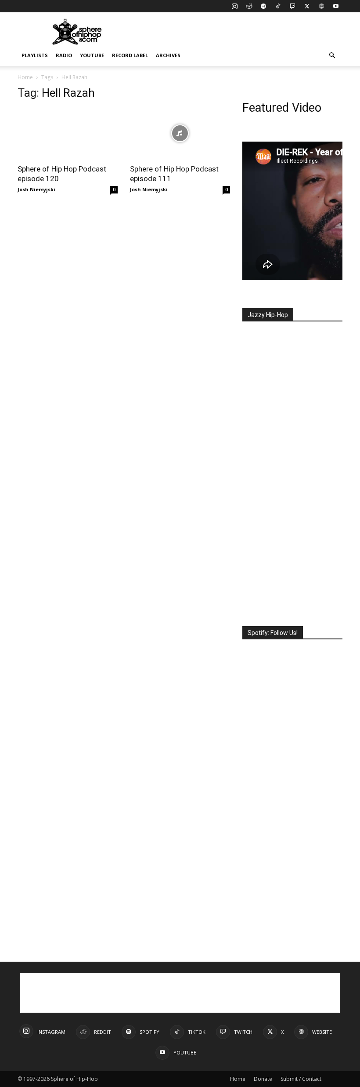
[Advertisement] (239, 31)
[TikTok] (277, 6)
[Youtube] (335, 6)
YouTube (92, 55)
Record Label (130, 55)
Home (25, 77)
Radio (64, 55)
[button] (331, 55)
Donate (263, 1079)
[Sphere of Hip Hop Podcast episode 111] (180, 133)
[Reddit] (249, 6)
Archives (168, 55)
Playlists (35, 55)
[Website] (321, 6)
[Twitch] (292, 6)
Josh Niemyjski (36, 189)
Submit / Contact (301, 1079)
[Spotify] (263, 6)
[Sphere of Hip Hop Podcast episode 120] (68, 133)
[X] (306, 6)
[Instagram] (234, 6)
